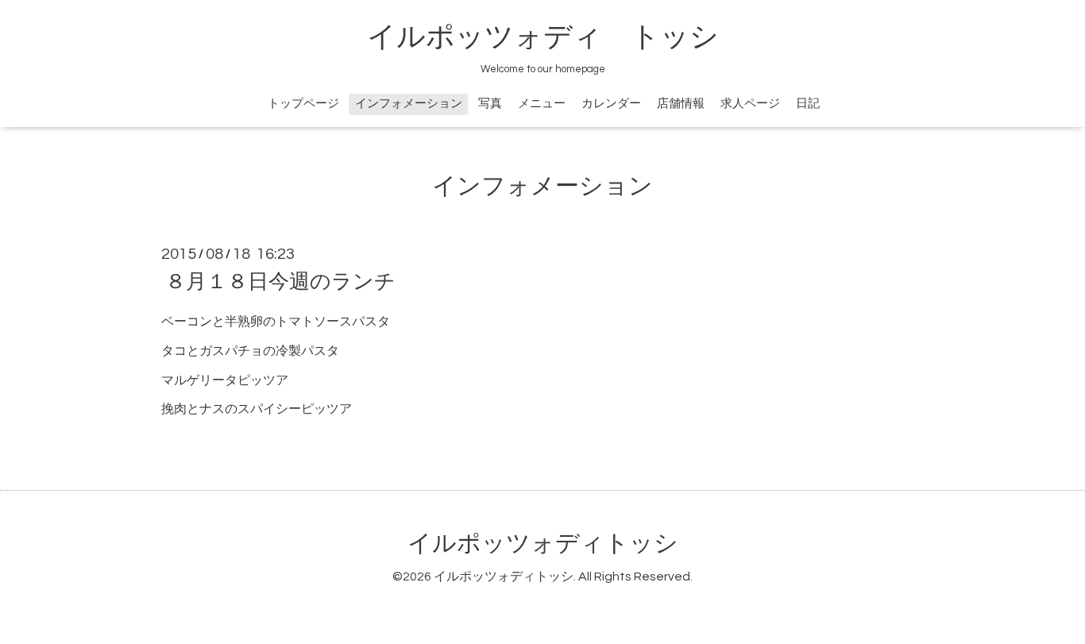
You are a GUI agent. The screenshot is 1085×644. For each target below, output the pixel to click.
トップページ (303, 104)
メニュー (542, 104)
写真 (490, 104)
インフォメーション (408, 104)
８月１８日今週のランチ (280, 282)
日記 (808, 104)
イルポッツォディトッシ (542, 543)
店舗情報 (681, 104)
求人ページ (750, 104)
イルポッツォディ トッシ (543, 37)
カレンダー (611, 104)
